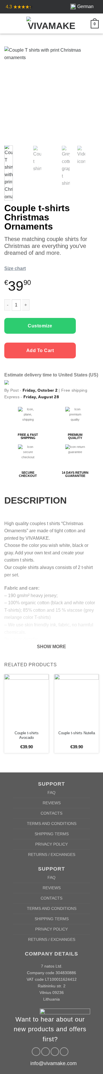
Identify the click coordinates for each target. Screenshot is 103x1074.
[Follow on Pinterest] (55, 1051)
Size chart (15, 268)
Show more (51, 646)
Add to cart (40, 350)
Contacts (51, 813)
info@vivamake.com (53, 1063)
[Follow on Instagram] (45, 1051)
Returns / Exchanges (51, 854)
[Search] (17, 23)
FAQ (51, 792)
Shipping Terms (52, 834)
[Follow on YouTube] (64, 1051)
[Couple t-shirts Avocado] (26, 700)
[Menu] (7, 23)
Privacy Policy (51, 844)
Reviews (52, 803)
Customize (40, 325)
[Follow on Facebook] (36, 1051)
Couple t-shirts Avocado (27, 735)
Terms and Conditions (51, 823)
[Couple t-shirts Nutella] (76, 700)
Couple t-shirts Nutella (76, 733)
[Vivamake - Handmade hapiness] (51, 23)
